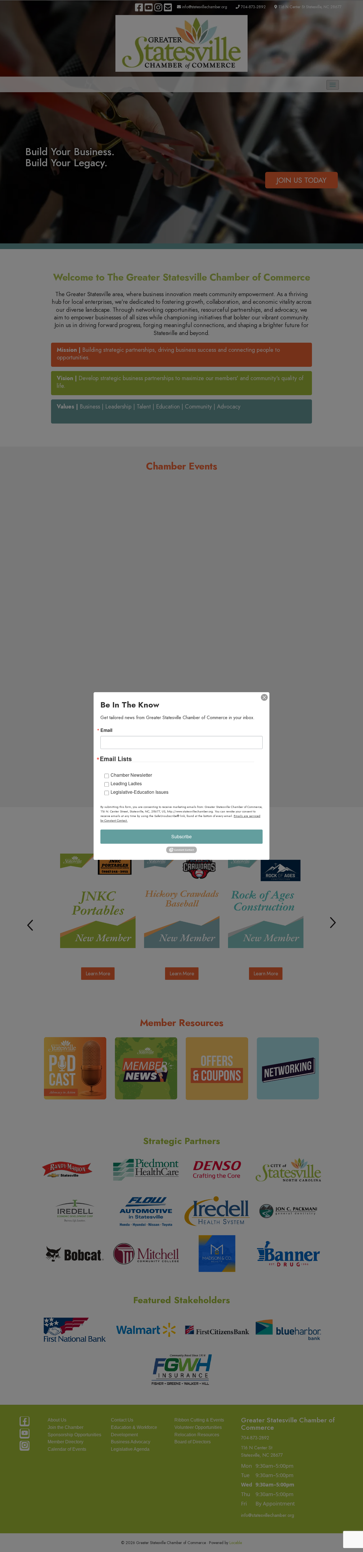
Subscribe (181, 836)
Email (106, 730)
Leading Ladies (126, 783)
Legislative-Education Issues (139, 792)
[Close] (264, 697)
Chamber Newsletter (131, 775)
